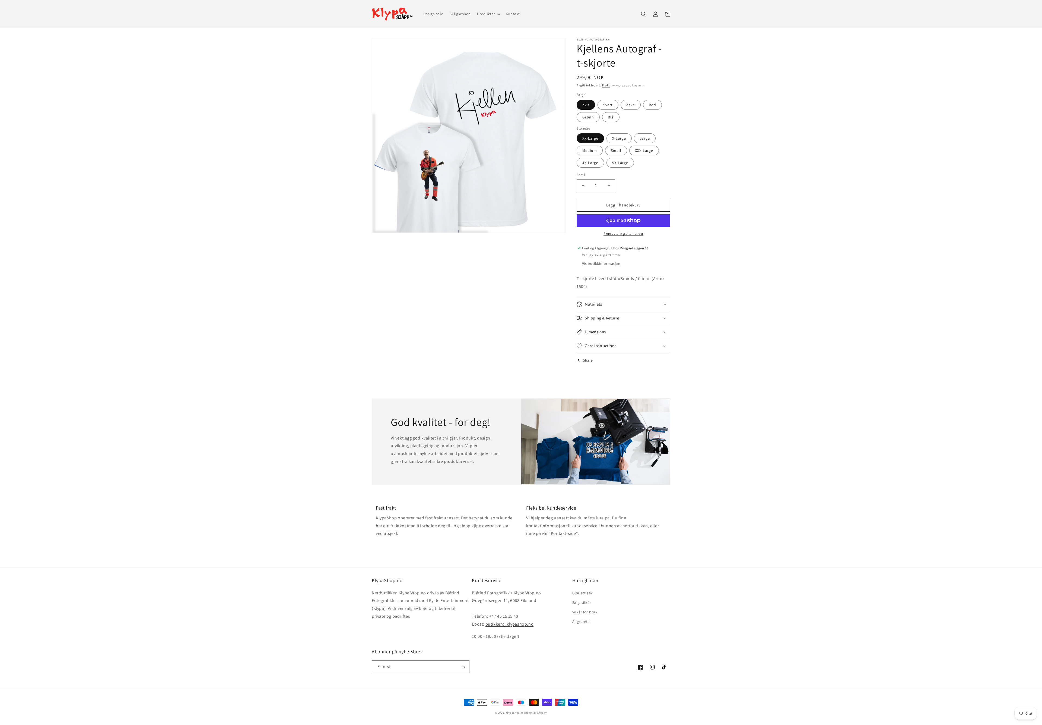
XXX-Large (644, 150)
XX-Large (590, 138)
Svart (608, 104)
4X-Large (590, 162)
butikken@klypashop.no (509, 624)
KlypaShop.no (514, 712)
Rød (652, 104)
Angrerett (580, 621)
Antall (581, 174)
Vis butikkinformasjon (601, 263)
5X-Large (620, 162)
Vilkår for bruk (585, 612)
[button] (488, 14)
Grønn (588, 117)
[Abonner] (463, 666)
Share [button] (588, 360)
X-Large (619, 138)
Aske (630, 104)
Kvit (585, 104)
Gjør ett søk (582, 593)
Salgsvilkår (581, 602)
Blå (611, 117)
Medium (589, 150)
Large (645, 138)
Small (616, 150)
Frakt (606, 85)
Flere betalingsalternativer (623, 233)
